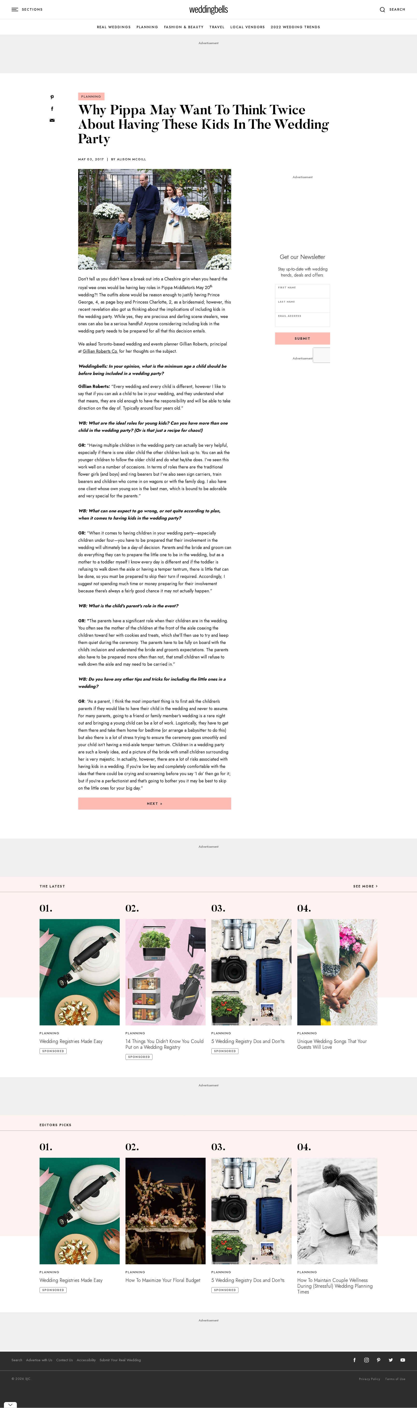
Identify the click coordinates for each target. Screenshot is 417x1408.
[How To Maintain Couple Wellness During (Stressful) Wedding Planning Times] (337, 1211)
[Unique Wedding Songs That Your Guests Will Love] (337, 972)
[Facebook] (52, 109)
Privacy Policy (369, 1379)
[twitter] (390, 1360)
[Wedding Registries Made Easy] (80, 972)
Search (17, 1360)
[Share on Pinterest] (52, 97)
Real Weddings (114, 27)
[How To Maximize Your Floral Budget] (165, 1211)
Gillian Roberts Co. (100, 351)
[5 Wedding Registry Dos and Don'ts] (251, 972)
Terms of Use (395, 1379)
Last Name (286, 301)
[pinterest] (378, 1360)
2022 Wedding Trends (295, 27)
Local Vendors (247, 27)
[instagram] (366, 1360)
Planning (147, 27)
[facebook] (354, 1360)
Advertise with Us (39, 1360)
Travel (217, 27)
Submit (303, 338)
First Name (287, 287)
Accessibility (86, 1360)
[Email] (52, 120)
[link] (208, 9)
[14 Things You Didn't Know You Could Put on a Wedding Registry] (165, 972)
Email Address (289, 316)
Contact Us (64, 1360)
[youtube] (402, 1360)
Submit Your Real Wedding (120, 1360)
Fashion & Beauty (184, 27)
